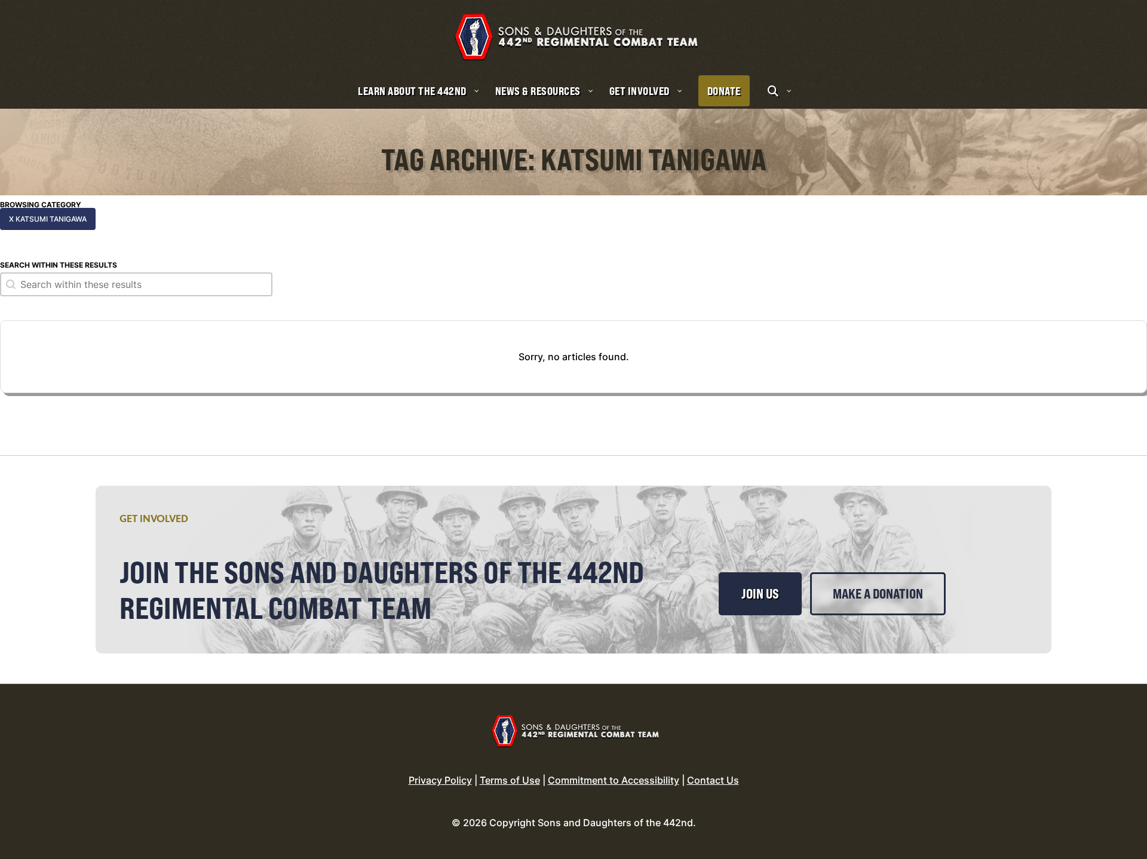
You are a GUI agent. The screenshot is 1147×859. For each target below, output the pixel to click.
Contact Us (713, 780)
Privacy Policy (440, 780)
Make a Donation (878, 594)
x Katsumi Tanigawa (48, 219)
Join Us (760, 594)
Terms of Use (510, 780)
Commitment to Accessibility (613, 780)
